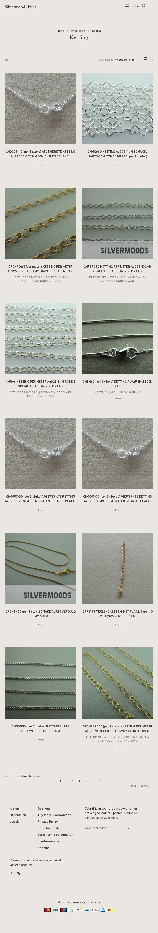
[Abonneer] (103, 475)
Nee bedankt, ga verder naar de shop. (79, 499)
